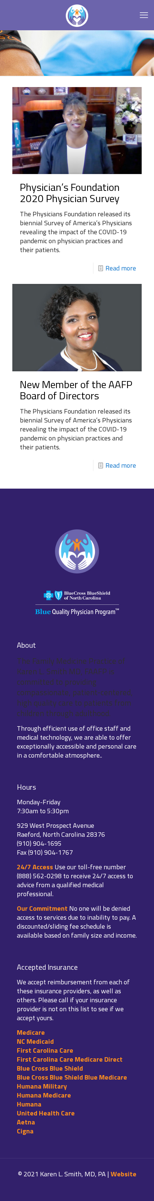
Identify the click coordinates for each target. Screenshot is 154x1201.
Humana (29, 1104)
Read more (120, 268)
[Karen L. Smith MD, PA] (77, 15)
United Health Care (46, 1113)
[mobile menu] (144, 15)
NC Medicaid (35, 1041)
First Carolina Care (45, 1050)
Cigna (25, 1131)
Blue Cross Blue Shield (50, 1068)
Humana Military (42, 1086)
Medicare (31, 1032)
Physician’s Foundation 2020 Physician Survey (70, 192)
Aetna (26, 1122)
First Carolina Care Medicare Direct (70, 1059)
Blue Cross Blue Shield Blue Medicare (72, 1077)
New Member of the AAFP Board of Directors (76, 389)
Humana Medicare (44, 1095)
